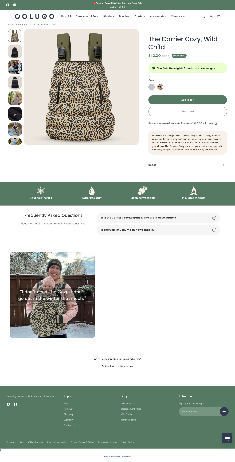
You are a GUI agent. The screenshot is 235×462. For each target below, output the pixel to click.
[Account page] (211, 16)
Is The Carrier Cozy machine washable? (127, 230)
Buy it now (188, 111)
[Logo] (34, 16)
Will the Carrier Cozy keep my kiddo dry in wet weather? (138, 217)
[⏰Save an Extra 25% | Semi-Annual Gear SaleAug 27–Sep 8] (117, 4)
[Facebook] (14, 4)
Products (21, 24)
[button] (117, 366)
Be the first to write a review (117, 366)
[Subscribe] (224, 411)
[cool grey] (151, 87)
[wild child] (160, 87)
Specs (152, 165)
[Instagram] (7, 4)
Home (11, 24)
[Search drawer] (203, 16)
